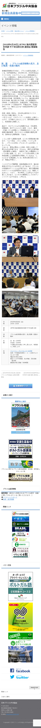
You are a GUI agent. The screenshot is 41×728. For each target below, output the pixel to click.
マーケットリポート (10, 497)
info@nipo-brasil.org (12, 714)
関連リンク (4, 691)
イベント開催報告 (28, 55)
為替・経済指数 (8, 499)
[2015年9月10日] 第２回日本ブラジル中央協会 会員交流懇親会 (10, 375)
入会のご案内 (5, 696)
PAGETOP (34, 687)
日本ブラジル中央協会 (18, 722)
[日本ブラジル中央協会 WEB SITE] (20, 5)
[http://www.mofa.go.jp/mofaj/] (20, 519)
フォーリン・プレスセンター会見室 (21, 351)
